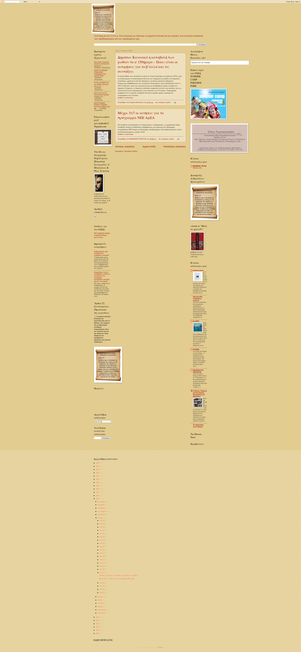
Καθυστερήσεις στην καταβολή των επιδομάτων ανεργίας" (101, 253)
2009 (98, 633)
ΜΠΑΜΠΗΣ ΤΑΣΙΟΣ (200, 166)
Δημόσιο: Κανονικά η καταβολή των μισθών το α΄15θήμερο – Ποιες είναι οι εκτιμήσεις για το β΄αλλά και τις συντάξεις (148, 64)
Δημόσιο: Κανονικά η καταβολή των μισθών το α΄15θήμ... (118, 575)
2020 (98, 482)
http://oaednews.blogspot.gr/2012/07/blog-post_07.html (102, 235)
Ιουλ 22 (102, 543)
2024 (98, 469)
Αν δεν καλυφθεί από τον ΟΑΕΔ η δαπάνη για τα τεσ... (101, 84)
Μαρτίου (101, 606)
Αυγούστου (102, 514)
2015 (98, 499)
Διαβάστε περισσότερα (125, 98)
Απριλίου (101, 603)
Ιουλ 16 (102, 556)
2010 (98, 630)
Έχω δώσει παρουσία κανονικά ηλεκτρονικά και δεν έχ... (101, 64)
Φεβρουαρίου (102, 610)
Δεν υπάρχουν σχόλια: (163, 102)
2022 (98, 476)
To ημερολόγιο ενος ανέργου (198, 426)
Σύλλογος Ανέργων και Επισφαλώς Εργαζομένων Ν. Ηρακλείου (200, 393)
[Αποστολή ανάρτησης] (174, 102)
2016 (98, 495)
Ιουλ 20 (102, 550)
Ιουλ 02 (102, 589)
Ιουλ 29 (102, 524)
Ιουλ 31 (102, 520)
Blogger (160, 647)
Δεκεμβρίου (102, 501)
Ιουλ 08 (102, 569)
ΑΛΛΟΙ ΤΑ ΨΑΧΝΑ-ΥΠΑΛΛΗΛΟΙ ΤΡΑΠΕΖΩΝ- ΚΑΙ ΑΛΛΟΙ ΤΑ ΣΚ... (101, 73)
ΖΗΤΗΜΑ (196, 349)
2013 (98, 620)
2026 (98, 463)
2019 (98, 486)
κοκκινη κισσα (198, 270)
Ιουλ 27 (102, 530)
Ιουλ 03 (102, 586)
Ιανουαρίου (102, 613)
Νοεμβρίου (101, 505)
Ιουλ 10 (102, 563)
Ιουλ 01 (102, 592)
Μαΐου (100, 600)
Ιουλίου (100, 518)
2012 (98, 624)
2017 (98, 492)
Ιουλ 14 (102, 560)
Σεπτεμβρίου (102, 511)
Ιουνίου (100, 597)
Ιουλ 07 (102, 573)
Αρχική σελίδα (149, 146)
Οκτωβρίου (102, 508)
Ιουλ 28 (102, 527)
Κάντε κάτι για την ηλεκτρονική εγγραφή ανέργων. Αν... (101, 94)
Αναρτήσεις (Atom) (130, 151)
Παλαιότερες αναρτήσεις (174, 146)
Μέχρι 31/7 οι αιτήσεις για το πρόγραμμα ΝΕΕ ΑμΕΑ (141, 115)
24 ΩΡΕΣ (196, 321)
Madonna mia (197, 168)
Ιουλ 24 (102, 537)
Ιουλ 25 (102, 534)
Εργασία (194, 62)
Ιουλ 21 (102, 546)
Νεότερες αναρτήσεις (125, 146)
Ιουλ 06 (102, 583)
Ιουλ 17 (102, 553)
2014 (98, 617)
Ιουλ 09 (102, 566)
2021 (98, 479)
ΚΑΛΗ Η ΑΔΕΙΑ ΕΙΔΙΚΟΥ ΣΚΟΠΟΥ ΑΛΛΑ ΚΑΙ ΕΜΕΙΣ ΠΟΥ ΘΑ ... (102, 105)
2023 (98, 473)
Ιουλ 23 (102, 540)
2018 (98, 489)
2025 (98, 466)
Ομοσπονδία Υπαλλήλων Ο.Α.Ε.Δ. (197, 298)
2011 (98, 627)
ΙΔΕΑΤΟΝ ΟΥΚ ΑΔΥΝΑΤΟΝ (198, 371)
